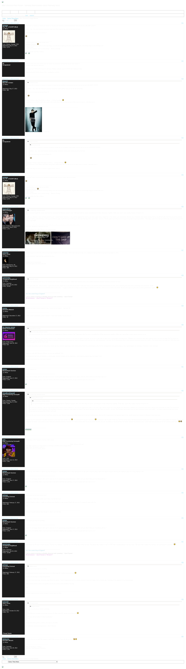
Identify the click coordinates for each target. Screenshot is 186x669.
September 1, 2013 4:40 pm (10, 541)
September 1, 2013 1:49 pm (10, 324)
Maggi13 (5, 81)
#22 (182, 61)
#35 (182, 492)
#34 (182, 469)
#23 (182, 78)
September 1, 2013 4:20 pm (10, 492)
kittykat (5, 369)
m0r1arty (5, 495)
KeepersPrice (7, 209)
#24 (182, 137)
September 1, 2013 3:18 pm (10, 469)
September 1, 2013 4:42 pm (10, 562)
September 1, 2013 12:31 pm (11, 175)
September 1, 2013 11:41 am (11, 23)
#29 (182, 305)
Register (21, 12)
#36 (182, 518)
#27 (182, 250)
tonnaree (5, 25)
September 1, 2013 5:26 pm (10, 636)
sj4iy (4, 439)
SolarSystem (6, 278)
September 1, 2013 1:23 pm (10, 275)
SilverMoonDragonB (9, 393)
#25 (182, 175)
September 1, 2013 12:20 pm (11, 78)
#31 (182, 366)
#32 (182, 390)
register (32, 15)
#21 (182, 23)
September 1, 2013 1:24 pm (10, 305)
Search (13, 12)
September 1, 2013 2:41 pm (10, 390)
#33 (182, 437)
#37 (182, 541)
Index (4, 12)
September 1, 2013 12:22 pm (11, 137)
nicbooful (5, 252)
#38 (182, 562)
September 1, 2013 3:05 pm (10, 437)
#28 (182, 275)
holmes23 (5, 602)
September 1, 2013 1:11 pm (10, 250)
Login (29, 12)
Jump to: (5, 662)
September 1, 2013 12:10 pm (11, 61)
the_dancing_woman (9, 327)
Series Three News (12, 18)
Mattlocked (6, 639)
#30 (182, 324)
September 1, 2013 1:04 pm (10, 206)
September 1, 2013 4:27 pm (10, 518)
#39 (182, 599)
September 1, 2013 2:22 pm (10, 366)
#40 (182, 636)
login (26, 15)
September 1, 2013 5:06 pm (10, 599)
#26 (182, 206)
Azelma (5, 308)
